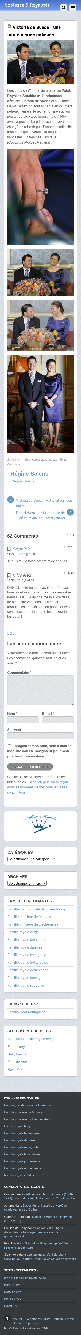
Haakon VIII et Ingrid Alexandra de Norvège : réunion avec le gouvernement (33, 1232)
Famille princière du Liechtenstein (33, 924)
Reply (70, 546)
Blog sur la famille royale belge (31, 1039)
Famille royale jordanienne (27, 970)
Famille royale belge (23, 932)
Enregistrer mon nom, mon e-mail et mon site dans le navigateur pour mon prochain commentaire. (39, 751)
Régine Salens (29, 474)
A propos (31, 1323)
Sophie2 (21, 548)
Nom (12, 713)
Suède (53, 459)
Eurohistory (16, 1047)
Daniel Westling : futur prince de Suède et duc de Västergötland (43, 515)
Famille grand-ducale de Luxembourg (36, 909)
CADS (12, 1328)
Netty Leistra (17, 1054)
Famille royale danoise (24, 947)
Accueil (17, 1319)
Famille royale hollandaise (27, 962)
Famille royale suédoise (25, 985)
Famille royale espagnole (26, 955)
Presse (70, 1319)
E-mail (48, 713)
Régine (15, 459)
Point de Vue (17, 1062)
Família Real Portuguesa (26, 1012)
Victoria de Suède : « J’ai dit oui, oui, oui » (41, 502)
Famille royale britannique (27, 939)
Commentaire (19, 672)
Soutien (57, 1319)
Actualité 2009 (38, 459)
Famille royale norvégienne (28, 978)
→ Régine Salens (20, 481)
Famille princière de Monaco (29, 917)
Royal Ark (14, 1069)
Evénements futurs (37, 1319)
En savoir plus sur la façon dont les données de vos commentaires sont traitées (37, 787)
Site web (14, 730)
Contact (18, 1323)
